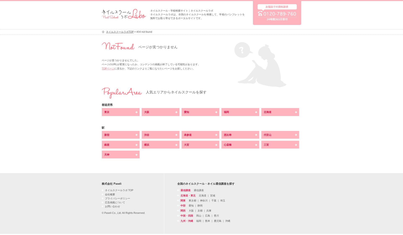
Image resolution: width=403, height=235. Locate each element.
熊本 (207, 220)
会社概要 (110, 194)
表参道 (188, 134)
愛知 (186, 112)
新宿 (106, 134)
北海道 (267, 112)
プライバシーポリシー (117, 198)
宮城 (212, 195)
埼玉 (222, 200)
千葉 (213, 200)
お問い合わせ (112, 206)
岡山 (198, 215)
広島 (207, 215)
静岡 (200, 205)
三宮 (266, 144)
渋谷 (146, 134)
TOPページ (108, 68)
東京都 (192, 200)
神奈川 (204, 200)
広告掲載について (115, 202)
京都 (200, 210)
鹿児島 (217, 220)
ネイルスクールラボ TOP (119, 190)
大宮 (186, 144)
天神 (106, 154)
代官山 (267, 134)
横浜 (146, 144)
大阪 (146, 112)
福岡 (226, 112)
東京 (106, 112)
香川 (216, 215)
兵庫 (208, 210)
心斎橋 (228, 144)
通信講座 (199, 190)
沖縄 (227, 220)
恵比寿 (228, 134)
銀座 (106, 144)
